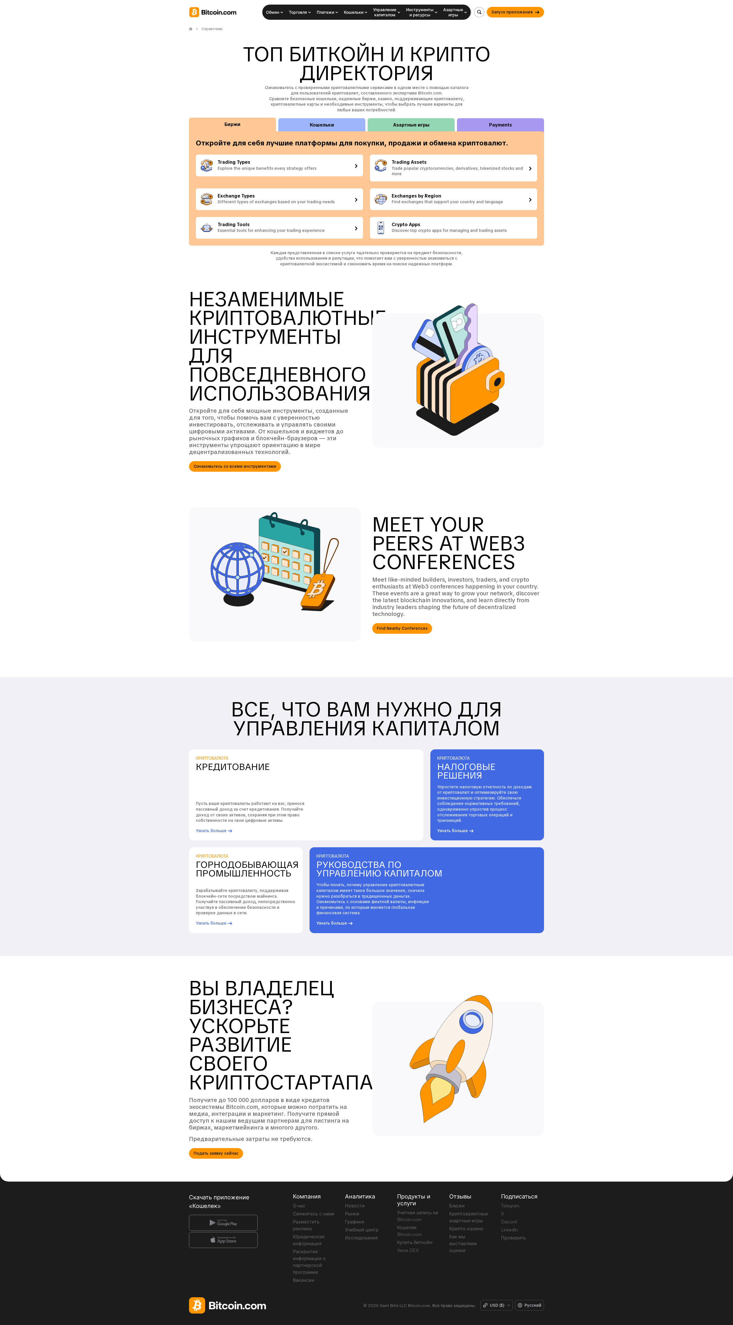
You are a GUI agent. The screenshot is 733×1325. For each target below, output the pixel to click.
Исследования (361, 1238)
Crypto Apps (406, 225)
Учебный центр (362, 1230)
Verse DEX (408, 1250)
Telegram (510, 1206)
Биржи (457, 1206)
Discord (509, 1222)
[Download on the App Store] (223, 1240)
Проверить (513, 1238)
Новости (355, 1206)
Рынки (352, 1214)
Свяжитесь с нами (313, 1214)
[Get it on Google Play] (223, 1223)
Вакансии (303, 1280)
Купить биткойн (414, 1242)
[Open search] (479, 12)
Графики (354, 1222)
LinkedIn (509, 1230)
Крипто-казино (466, 1228)
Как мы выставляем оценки (463, 1243)
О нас (299, 1206)
